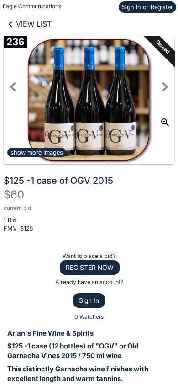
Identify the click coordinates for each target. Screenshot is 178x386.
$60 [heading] (14, 194)
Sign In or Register (147, 7)
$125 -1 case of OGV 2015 (58, 180)
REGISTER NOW (90, 267)
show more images (36, 152)
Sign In (89, 300)
